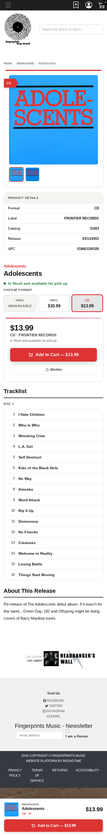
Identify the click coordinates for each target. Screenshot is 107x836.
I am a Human (77, 736)
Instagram (55, 711)
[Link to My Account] (89, 6)
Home (8, 63)
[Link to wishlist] (76, 6)
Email (55, 716)
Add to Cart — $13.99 (57, 354)
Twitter (55, 706)
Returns (60, 770)
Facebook (55, 701)
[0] (102, 6)
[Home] (18, 29)
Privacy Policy (15, 772)
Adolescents (25, 63)
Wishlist (56, 369)
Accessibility (87, 770)
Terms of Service (37, 775)
